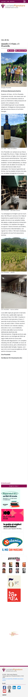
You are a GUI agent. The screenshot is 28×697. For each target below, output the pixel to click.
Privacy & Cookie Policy (8, 678)
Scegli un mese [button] (13, 486)
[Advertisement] (14, 23)
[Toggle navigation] (24, 1)
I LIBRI (7, 1)
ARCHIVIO (12, 1)
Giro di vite (5, 40)
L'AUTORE (3, 1)
